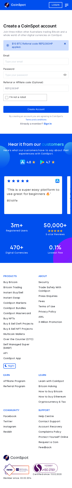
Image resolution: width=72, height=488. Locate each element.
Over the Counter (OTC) (18, 339)
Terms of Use (47, 307)
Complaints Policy (50, 432)
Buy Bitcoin (10, 282)
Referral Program (14, 386)
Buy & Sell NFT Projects (18, 329)
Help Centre (46, 416)
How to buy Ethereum (52, 397)
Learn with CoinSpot (51, 381)
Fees (42, 301)
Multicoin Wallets (14, 334)
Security (44, 282)
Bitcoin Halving (48, 386)
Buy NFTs (9, 319)
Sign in (48, 123)
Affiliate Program (14, 381)
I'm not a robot (17, 97)
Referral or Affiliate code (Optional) (23, 82)
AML (41, 317)
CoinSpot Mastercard (17, 313)
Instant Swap (11, 298)
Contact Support (49, 422)
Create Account (36, 109)
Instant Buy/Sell (13, 293)
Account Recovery (50, 427)
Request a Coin (48, 442)
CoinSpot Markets (14, 303)
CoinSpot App (12, 358)
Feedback (45, 447)
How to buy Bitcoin (50, 392)
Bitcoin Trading (12, 288)
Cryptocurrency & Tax (52, 402)
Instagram (9, 427)
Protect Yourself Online (53, 437)
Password (8, 68)
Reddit (7, 432)
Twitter (7, 422)
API (5, 353)
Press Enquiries (48, 296)
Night (10, 366)
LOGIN (56, 5)
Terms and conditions (36, 119)
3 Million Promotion (50, 322)
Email (6, 55)
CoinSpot (18, 5)
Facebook (9, 416)
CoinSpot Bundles (14, 308)
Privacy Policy (47, 312)
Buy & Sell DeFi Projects (18, 324)
